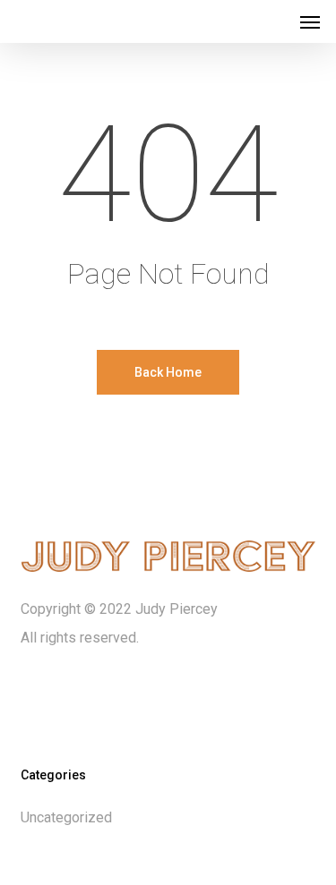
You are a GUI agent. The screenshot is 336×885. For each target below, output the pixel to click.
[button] (310, 21)
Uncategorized (66, 817)
